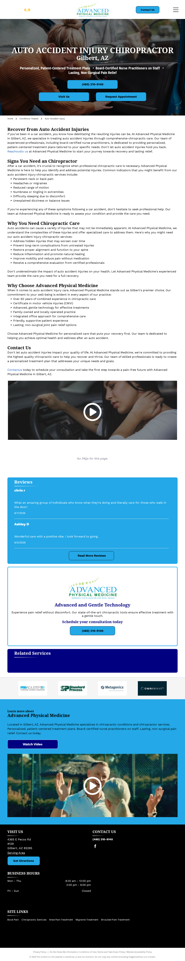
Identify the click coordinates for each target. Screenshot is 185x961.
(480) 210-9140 (102, 839)
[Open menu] (175, 9)
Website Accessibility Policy (139, 952)
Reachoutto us (17, 151)
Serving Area (16, 853)
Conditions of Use (87, 952)
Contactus (14, 369)
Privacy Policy (39, 952)
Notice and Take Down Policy (111, 952)
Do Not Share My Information (64, 952)
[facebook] (95, 846)
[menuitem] (14, 919)
